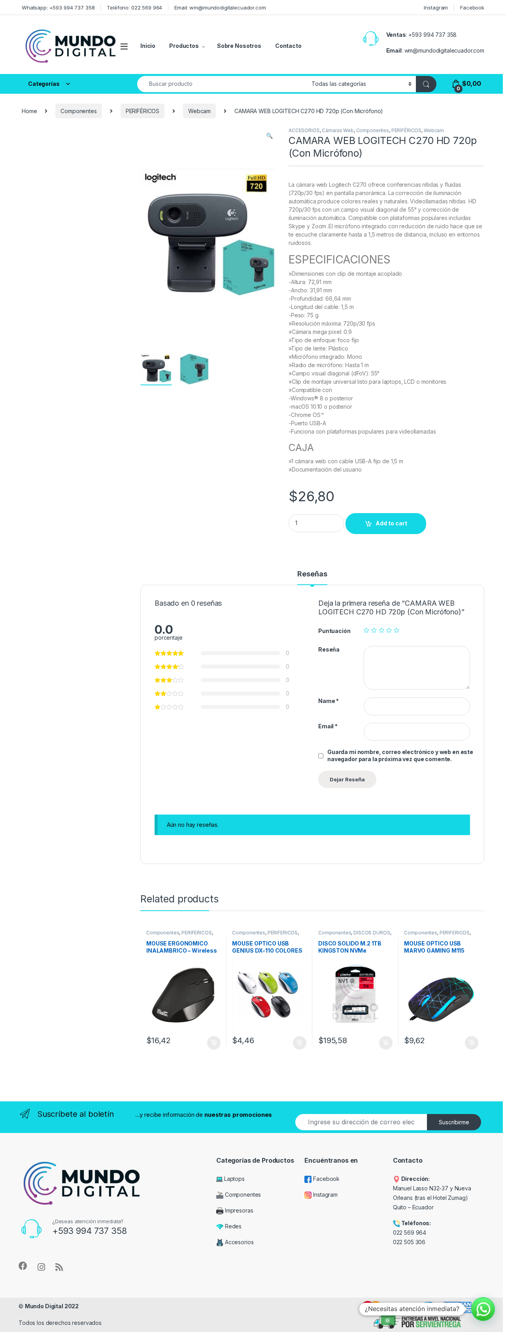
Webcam (199, 111)
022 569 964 (409, 1232)
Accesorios (238, 1242)
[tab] (312, 577)
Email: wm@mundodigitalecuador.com (220, 7)
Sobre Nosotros (239, 45)
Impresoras (238, 1210)
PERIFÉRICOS (142, 111)
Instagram (436, 7)
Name (328, 700)
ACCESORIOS (304, 130)
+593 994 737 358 (432, 34)
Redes (232, 1226)
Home (29, 111)
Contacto (288, 45)
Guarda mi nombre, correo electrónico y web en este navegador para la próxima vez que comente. (400, 755)
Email (328, 726)
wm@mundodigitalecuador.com (444, 50)
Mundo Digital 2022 (52, 1306)
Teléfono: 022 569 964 (134, 7)
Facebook (472, 7)
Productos (184, 45)
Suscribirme (454, 1122)
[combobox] (222, 84)
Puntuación (334, 630)
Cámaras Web (337, 130)
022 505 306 (410, 1242)
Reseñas (312, 574)
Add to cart (391, 523)
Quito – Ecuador (413, 1207)
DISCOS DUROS (371, 933)
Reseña (329, 649)
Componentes (78, 111)
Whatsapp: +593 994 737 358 (58, 7)
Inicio (147, 45)
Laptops (234, 1178)
